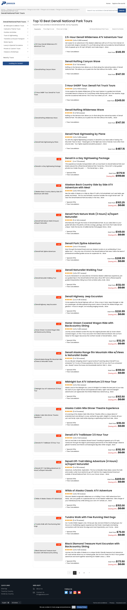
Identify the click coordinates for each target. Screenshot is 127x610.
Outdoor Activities (10, 32)
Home (108, 3)
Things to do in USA (33, 9)
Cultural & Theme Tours (12, 29)
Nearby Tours (8, 57)
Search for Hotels (117, 29)
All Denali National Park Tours (99, 29)
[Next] (89, 572)
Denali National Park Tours (9, 11)
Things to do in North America (16, 9)
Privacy (112, 603)
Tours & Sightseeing (11, 35)
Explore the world (118, 3)
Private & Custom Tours (12, 49)
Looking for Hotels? (16, 63)
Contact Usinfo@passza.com (42, 593)
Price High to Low (48, 29)
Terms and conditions (100, 603)
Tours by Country (7, 591)
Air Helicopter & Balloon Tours (14, 26)
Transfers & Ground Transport (14, 39)
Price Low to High (62, 29)
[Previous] (69, 572)
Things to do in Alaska (48, 9)
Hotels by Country (7, 594)
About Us (39, 589)
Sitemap (4, 589)
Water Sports (8, 42)
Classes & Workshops (11, 52)
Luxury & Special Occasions (13, 45)
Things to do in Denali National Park (67, 9)
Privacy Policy (81, 607)
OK (74, 607)
